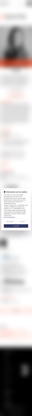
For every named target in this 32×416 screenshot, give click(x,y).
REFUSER (22, 221)
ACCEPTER (16, 226)
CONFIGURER (9, 221)
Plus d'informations (9, 217)
